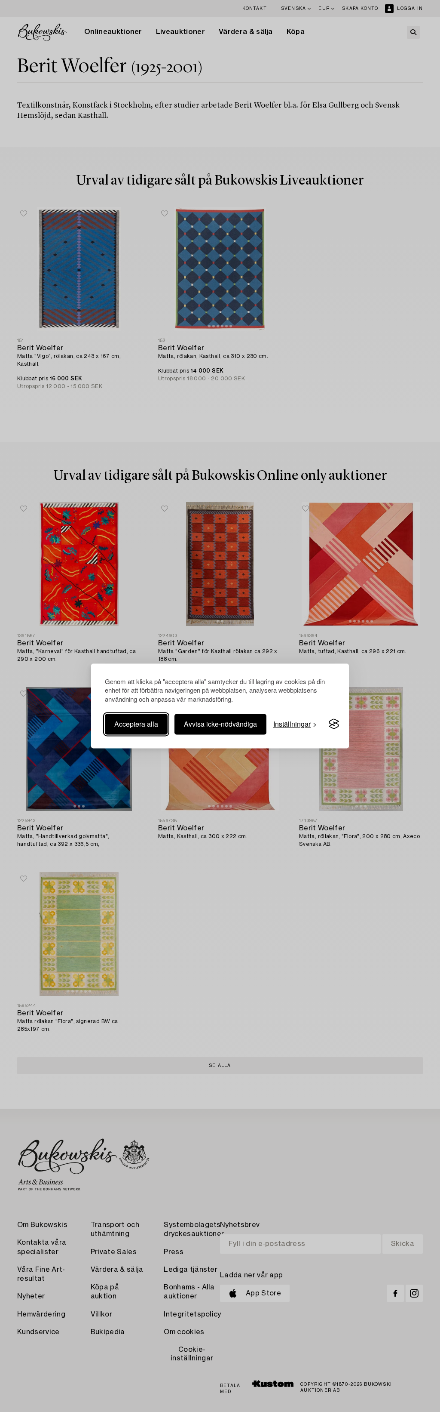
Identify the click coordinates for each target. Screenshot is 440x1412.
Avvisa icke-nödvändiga (220, 724)
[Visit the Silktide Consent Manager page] (334, 724)
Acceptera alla (136, 724)
